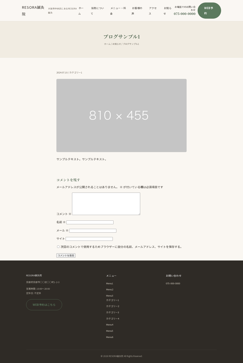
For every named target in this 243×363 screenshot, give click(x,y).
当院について (97, 10)
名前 (61, 222)
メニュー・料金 (118, 10)
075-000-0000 (185, 13)
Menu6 (109, 337)
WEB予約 (208, 10)
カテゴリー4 (112, 318)
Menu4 (109, 324)
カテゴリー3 (112, 312)
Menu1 (109, 283)
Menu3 (109, 295)
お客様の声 (137, 10)
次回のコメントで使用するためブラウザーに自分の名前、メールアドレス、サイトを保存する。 (122, 246)
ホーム (81, 10)
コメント (63, 214)
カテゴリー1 (112, 300)
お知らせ (167, 10)
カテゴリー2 (112, 306)
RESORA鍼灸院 (33, 11)
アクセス (153, 10)
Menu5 (109, 330)
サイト (60, 238)
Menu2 (109, 289)
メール (62, 230)
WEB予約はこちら (44, 304)
